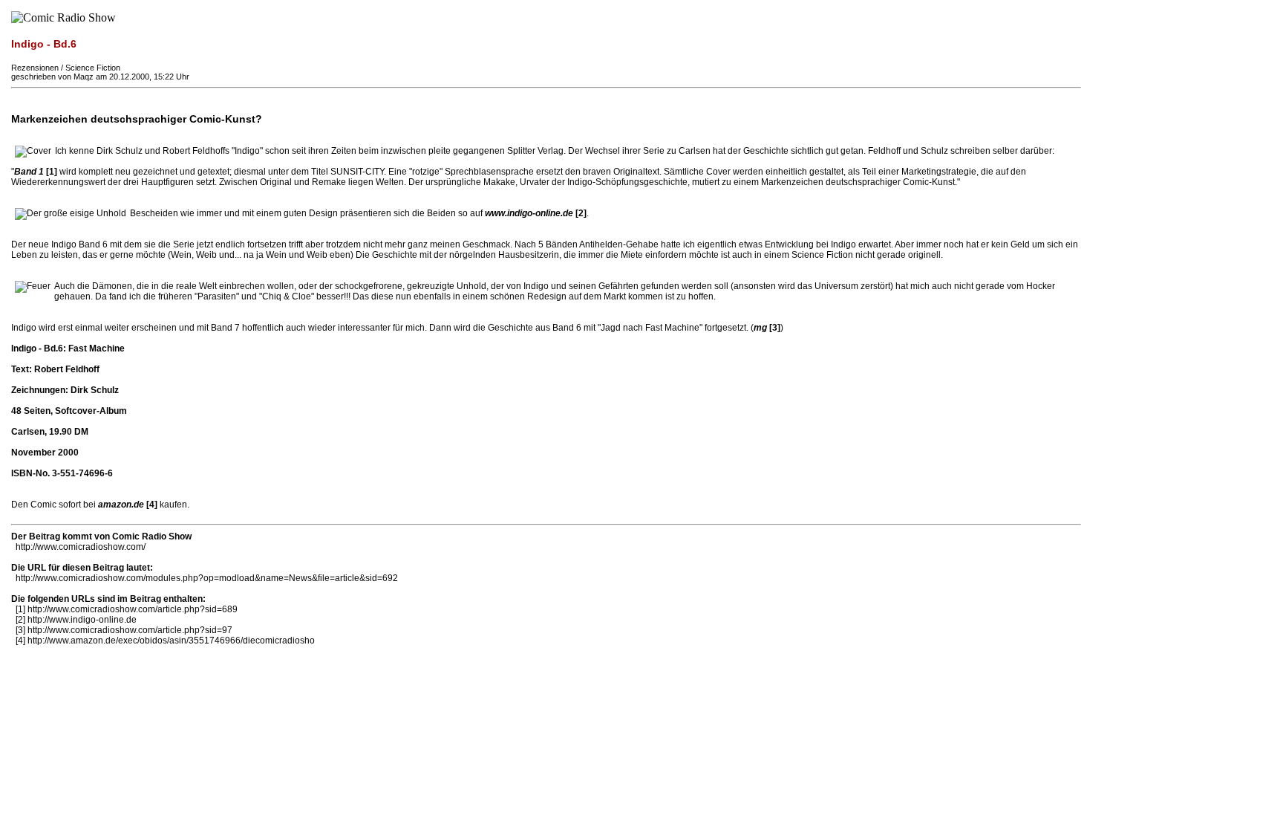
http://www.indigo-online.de (82, 620)
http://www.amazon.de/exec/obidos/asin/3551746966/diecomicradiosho (171, 640)
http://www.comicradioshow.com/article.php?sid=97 (129, 630)
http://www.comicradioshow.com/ (81, 547)
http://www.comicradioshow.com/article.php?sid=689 (132, 609)
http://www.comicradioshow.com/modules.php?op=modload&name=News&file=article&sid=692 (207, 578)
